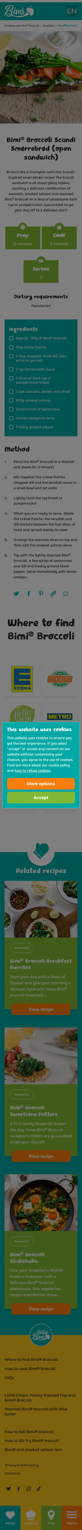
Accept (41, 798)
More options (41, 784)
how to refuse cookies (32, 770)
